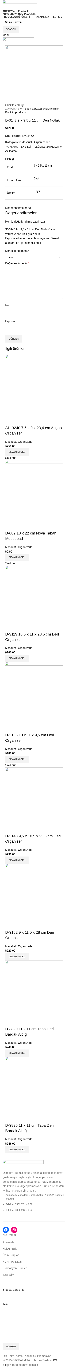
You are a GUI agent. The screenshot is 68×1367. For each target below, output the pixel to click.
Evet (36, 178)
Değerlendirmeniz (17, 263)
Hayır (36, 191)
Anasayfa (10, 109)
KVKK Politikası (12, 1261)
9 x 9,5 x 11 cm (42, 165)
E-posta (10, 321)
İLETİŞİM (8, 1274)
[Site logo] (20, 4)
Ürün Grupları (11, 1255)
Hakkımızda (10, 1248)
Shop (20, 109)
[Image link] (23, 1165)
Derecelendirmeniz (18, 250)
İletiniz (7, 1304)
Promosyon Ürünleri (15, 1268)
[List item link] (34, 1202)
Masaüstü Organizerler (35, 142)
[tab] (12, 146)
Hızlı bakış (9, 421)
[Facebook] (6, 1230)
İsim (7, 305)
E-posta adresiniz (13, 1289)
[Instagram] (14, 1230)
